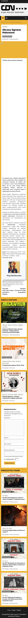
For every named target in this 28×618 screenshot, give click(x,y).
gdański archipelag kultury (14, 281)
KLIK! (10, 257)
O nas (8, 610)
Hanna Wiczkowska (15, 534)
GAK (6, 281)
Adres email (7, 444)
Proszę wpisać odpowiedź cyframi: (13, 456)
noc (22, 281)
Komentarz (7, 418)
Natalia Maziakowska (15, 334)
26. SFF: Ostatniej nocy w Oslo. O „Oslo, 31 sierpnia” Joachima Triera (13, 498)
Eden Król (13, 368)
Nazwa (6, 437)
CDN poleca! (5, 26)
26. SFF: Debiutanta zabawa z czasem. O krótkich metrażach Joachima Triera (12, 599)
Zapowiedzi (4, 327)
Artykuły (9, 325)
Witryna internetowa (9, 450)
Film (3, 495)
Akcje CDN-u (5, 394)
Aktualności (4, 325)
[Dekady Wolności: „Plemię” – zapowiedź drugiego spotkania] (14, 382)
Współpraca (20, 325)
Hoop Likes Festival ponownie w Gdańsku (8, 291)
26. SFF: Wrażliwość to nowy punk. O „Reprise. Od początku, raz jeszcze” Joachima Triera (13, 564)
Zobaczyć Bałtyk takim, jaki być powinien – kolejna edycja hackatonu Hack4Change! (12, 330)
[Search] (26, 18)
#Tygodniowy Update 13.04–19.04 (13, 365)
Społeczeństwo (5, 363)
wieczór (4, 285)
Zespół (13, 610)
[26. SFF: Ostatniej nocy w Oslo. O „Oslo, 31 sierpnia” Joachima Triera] (14, 483)
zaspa (9, 285)
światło (21, 284)
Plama (17, 282)
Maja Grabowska (14, 501)
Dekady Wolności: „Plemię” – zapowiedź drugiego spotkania (12, 397)
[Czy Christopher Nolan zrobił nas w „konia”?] (14, 515)
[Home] (3, 18)
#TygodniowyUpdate (6, 361)
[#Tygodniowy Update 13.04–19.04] (14, 349)
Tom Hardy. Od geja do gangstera (20, 290)
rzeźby (17, 284)
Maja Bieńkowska (14, 39)
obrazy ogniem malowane (8, 282)
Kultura (6, 495)
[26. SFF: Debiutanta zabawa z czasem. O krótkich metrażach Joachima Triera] (14, 583)
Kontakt (19, 610)
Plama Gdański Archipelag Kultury (12, 283)
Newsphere (23, 614)
